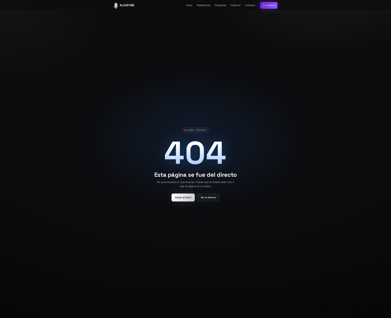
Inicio (189, 5)
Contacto (250, 5)
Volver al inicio (183, 197)
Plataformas (203, 5)
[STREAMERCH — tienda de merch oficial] (268, 5)
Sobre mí (236, 5)
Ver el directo (208, 197)
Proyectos (220, 5)
